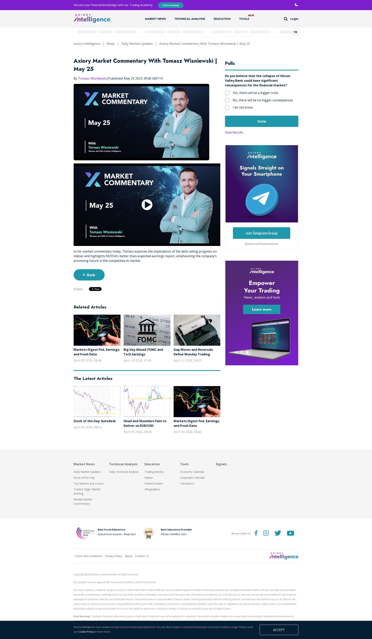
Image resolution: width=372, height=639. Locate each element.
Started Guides (154, 483)
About (128, 556)
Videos (149, 477)
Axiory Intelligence (87, 44)
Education (222, 19)
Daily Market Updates (137, 44)
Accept (279, 630)
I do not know (243, 107)
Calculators (187, 483)
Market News (155, 19)
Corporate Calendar (192, 477)
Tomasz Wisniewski (92, 78)
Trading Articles (154, 472)
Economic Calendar (192, 472)
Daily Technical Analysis (124, 472)
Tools (244, 19)
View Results (234, 132)
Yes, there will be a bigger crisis (255, 93)
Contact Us (142, 556)
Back (91, 275)
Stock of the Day (84, 477)
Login (294, 19)
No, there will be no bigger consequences (263, 100)
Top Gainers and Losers (89, 483)
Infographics (152, 489)
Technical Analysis (189, 19)
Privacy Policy (113, 556)
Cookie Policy (86, 631)
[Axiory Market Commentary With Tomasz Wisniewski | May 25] (147, 204)
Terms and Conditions (88, 556)
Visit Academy (171, 5)
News (111, 44)
